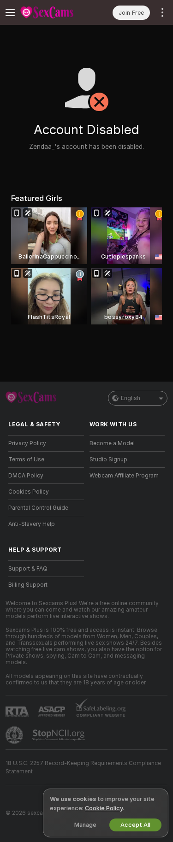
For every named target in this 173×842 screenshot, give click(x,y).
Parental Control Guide (38, 508)
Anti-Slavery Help (31, 524)
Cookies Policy (28, 492)
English (130, 398)
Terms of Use (26, 459)
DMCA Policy (25, 475)
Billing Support (28, 585)
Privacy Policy (27, 443)
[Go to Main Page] (53, 12)
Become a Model (112, 443)
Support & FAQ (28, 568)
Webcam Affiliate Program (124, 475)
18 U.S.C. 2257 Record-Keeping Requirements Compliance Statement (83, 767)
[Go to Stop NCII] (59, 735)
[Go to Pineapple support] (15, 735)
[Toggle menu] (10, 12)
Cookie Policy (104, 808)
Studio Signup (108, 459)
